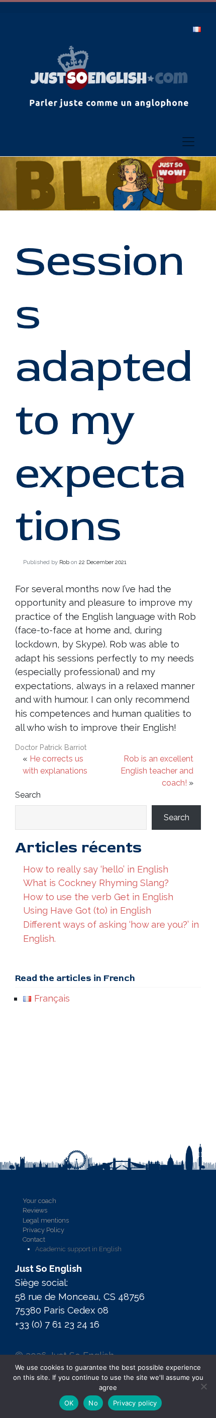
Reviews (35, 1210)
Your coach (39, 1201)
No (93, 1403)
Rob (64, 562)
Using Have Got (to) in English (87, 910)
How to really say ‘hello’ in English (95, 869)
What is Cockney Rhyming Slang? (96, 883)
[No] (203, 1386)
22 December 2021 (103, 562)
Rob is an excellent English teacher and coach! (157, 771)
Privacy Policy (43, 1230)
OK (69, 1403)
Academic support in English (78, 1249)
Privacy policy (135, 1403)
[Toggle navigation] (185, 141)
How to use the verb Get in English (98, 897)
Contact (34, 1239)
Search (28, 795)
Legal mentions (46, 1220)
